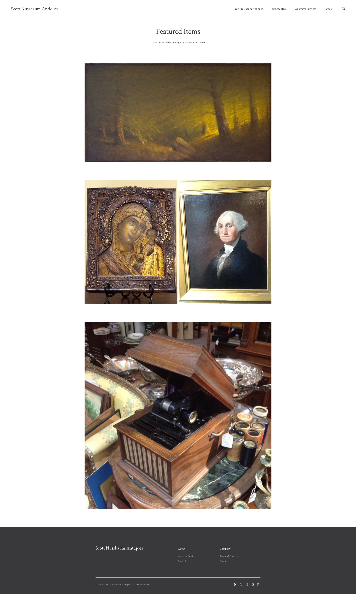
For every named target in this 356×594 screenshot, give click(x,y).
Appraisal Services (305, 9)
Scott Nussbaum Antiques (248, 9)
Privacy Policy (142, 584)
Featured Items (278, 9)
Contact (328, 9)
